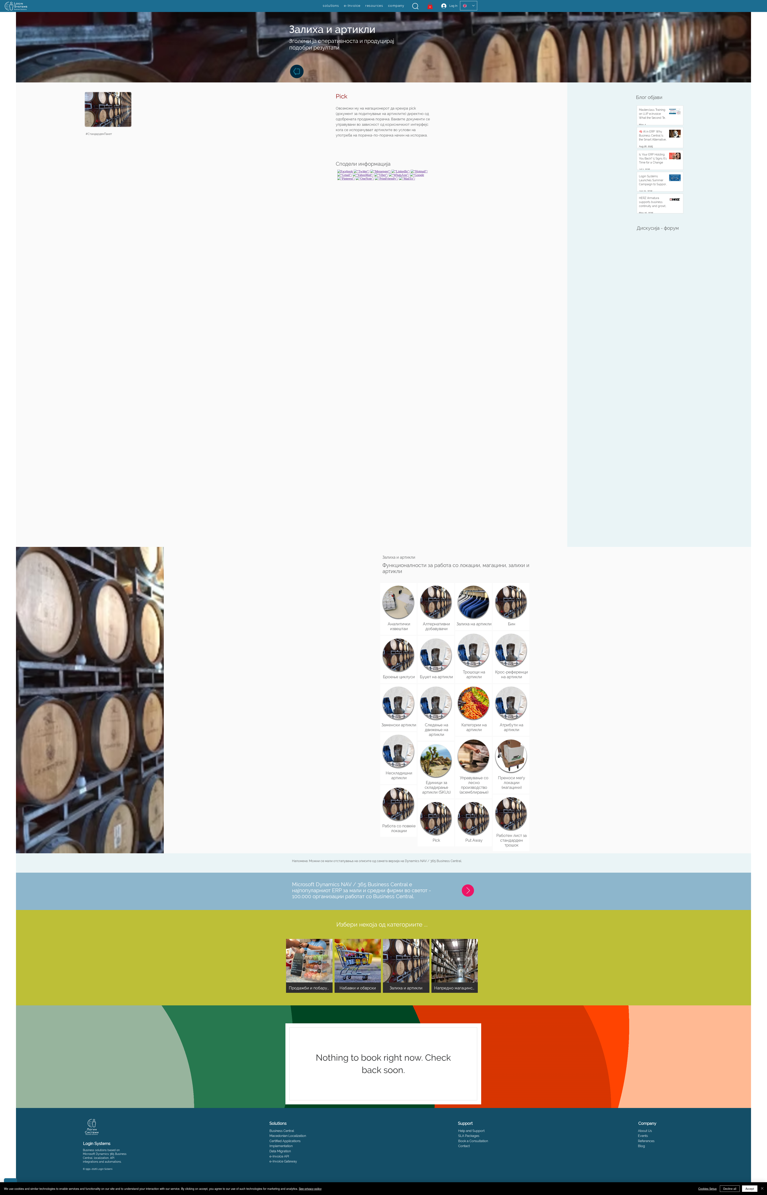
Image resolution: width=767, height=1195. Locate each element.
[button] (415, 6)
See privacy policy (310, 1189)
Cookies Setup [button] (707, 1189)
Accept (749, 1189)
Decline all (729, 1189)
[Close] (762, 1188)
